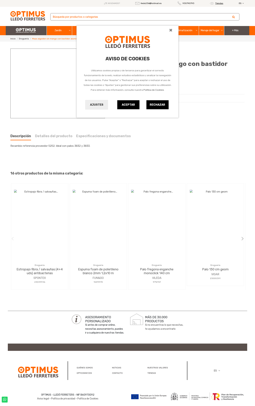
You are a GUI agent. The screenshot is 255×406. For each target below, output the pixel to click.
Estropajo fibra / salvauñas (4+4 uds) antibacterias (39, 271)
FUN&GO (98, 278)
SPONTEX (39, 278)
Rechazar (157, 104)
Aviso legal (43, 398)
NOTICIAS (116, 367)
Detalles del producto (53, 136)
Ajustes (96, 104)
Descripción (20, 136)
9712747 (157, 282)
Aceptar (128, 104)
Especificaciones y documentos (103, 136)
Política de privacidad (63, 398)
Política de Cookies (153, 90)
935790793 (188, 3)
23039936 (39, 282)
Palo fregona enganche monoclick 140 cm (156, 271)
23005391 (215, 278)
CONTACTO (117, 373)
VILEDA (157, 278)
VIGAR (215, 274)
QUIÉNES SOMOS (85, 367)
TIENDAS (151, 373)
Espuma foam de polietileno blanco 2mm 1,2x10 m (98, 271)
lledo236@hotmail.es (151, 3)
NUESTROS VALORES (157, 367)
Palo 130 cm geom (215, 269)
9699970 (98, 282)
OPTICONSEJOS (84, 373)
